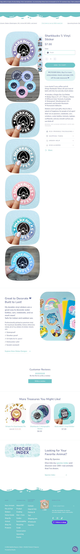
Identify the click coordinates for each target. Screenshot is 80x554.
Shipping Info (32, 519)
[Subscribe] (74, 506)
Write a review (40, 381)
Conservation (21, 531)
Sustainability (21, 521)
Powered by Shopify (10, 550)
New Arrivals (9, 505)
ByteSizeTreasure (13, 547)
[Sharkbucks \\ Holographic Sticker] (40, 414)
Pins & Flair (9, 509)
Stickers (8, 512)
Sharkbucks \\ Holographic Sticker (40, 427)
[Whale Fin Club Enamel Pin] (15, 414)
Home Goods (9, 515)
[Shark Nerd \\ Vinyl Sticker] (64, 414)
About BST (20, 505)
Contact (30, 506)
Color (46, 49)
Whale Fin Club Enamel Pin (15, 426)
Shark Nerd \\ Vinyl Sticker (64, 426)
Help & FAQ (32, 509)
